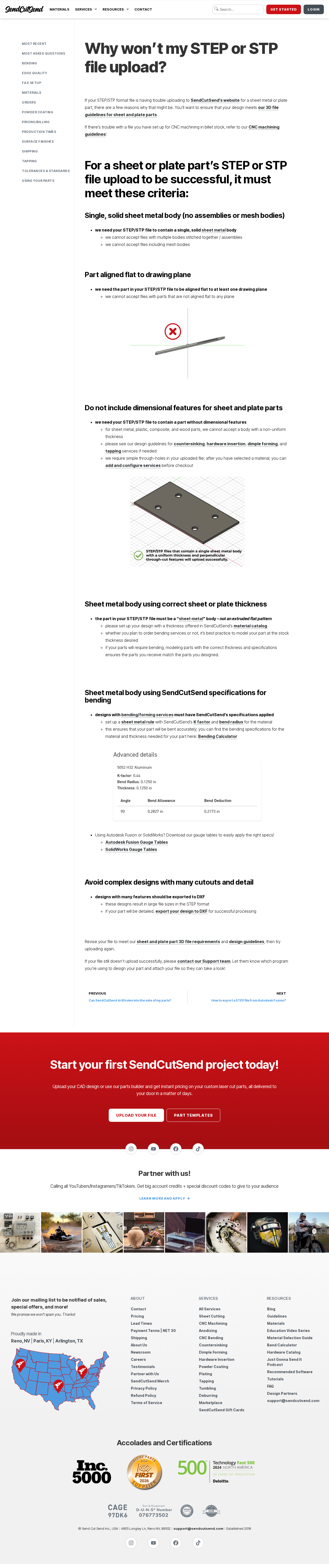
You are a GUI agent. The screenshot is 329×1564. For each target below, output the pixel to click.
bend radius (231, 721)
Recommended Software (290, 1372)
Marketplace (210, 1402)
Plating (205, 1374)
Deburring (208, 1395)
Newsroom (140, 1352)
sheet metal (214, 230)
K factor (202, 721)
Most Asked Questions (43, 53)
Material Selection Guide (290, 1338)
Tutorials (275, 1379)
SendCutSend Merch (150, 1381)
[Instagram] (131, 1149)
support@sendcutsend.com (292, 1400)
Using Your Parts (38, 181)
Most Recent (34, 44)
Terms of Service (146, 1402)
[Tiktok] (198, 1149)
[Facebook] (175, 1149)
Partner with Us (145, 1374)
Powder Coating (37, 112)
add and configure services (133, 465)
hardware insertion (226, 443)
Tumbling (207, 1388)
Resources (113, 9)
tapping (113, 451)
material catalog (250, 625)
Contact (143, 9)
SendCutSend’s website (215, 100)
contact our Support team (203, 961)
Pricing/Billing (36, 122)
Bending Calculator (217, 736)
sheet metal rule (137, 721)
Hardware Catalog (283, 1352)
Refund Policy (143, 1395)
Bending (29, 63)
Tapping (29, 161)
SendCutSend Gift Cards (221, 1410)
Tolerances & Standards (46, 171)
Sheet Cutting (212, 1316)
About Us (139, 1345)
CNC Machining (213, 1323)
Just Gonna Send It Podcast (284, 1362)
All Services (210, 1309)
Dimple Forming (213, 1352)
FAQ (270, 1386)
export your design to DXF (181, 911)
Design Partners (282, 1393)
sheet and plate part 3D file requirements (178, 941)
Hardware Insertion (216, 1359)
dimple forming (263, 443)
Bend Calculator (282, 1345)
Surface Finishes (38, 141)
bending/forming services (147, 714)
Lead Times (141, 1323)
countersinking (189, 443)
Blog (271, 1309)
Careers (138, 1359)
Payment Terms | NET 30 (153, 1330)
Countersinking (213, 1345)
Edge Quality (34, 73)
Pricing (137, 1316)
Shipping (30, 151)
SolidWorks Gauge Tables (131, 849)
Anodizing (208, 1330)
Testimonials (143, 1366)
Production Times (39, 132)
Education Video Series (288, 1330)
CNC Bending (211, 1338)
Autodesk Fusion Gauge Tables (136, 842)
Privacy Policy (144, 1388)
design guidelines (246, 941)
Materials (59, 9)
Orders (29, 102)
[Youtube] (153, 1149)
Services (83, 9)
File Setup (31, 83)
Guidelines (277, 1316)
